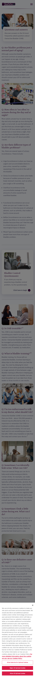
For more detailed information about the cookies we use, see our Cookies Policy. (17, 656)
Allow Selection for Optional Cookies (17, 662)
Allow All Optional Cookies (17, 673)
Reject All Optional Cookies (17, 668)
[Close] (33, 605)
